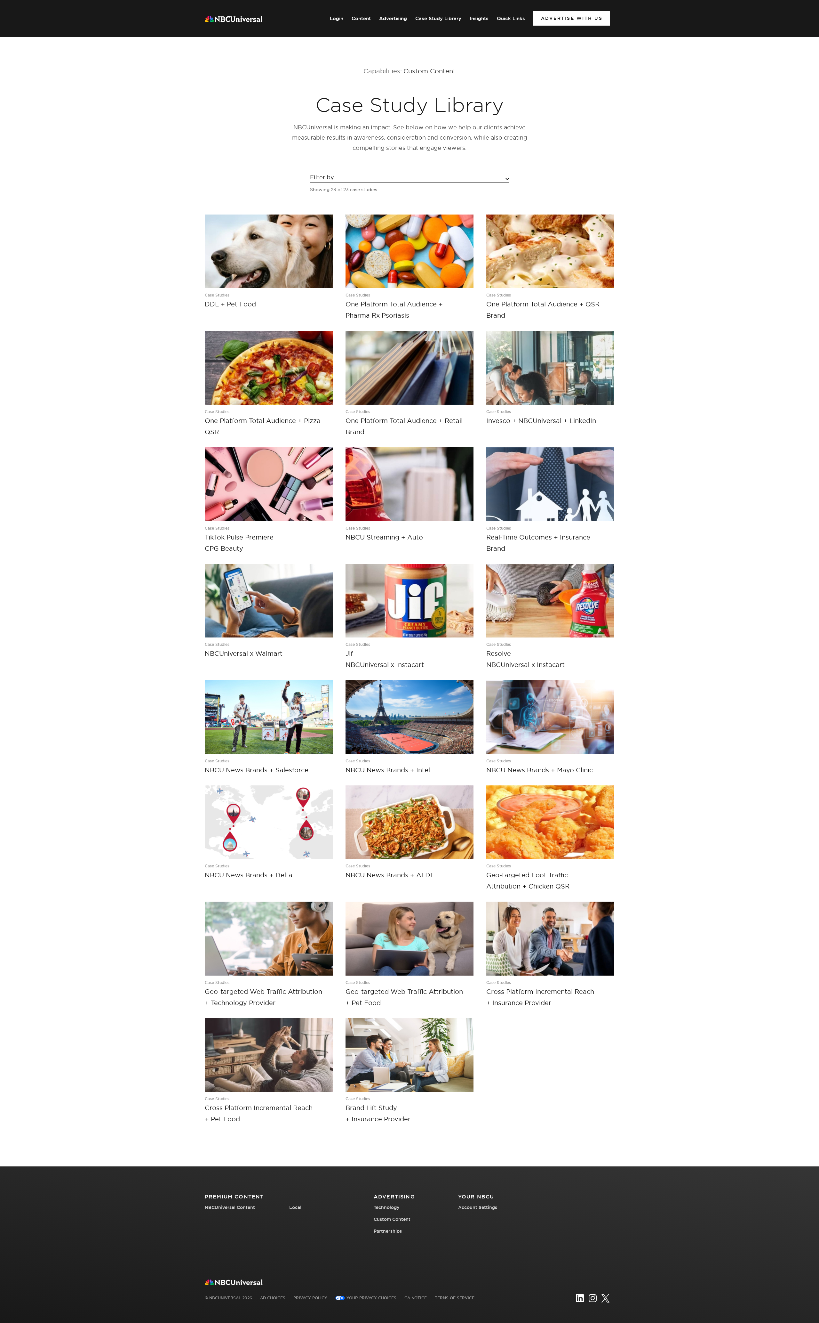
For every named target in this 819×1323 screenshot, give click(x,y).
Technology (386, 1207)
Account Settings (477, 1207)
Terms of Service (454, 1298)
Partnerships (388, 1231)
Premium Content (234, 1196)
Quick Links (511, 18)
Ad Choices (272, 1298)
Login (336, 18)
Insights (479, 18)
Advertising (393, 18)
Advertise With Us (572, 18)
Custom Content (392, 1219)
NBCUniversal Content (230, 1207)
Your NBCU (476, 1196)
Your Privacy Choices (371, 1298)
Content (361, 18)
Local (295, 1207)
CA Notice (415, 1298)
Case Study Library (438, 18)
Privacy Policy (310, 1298)
